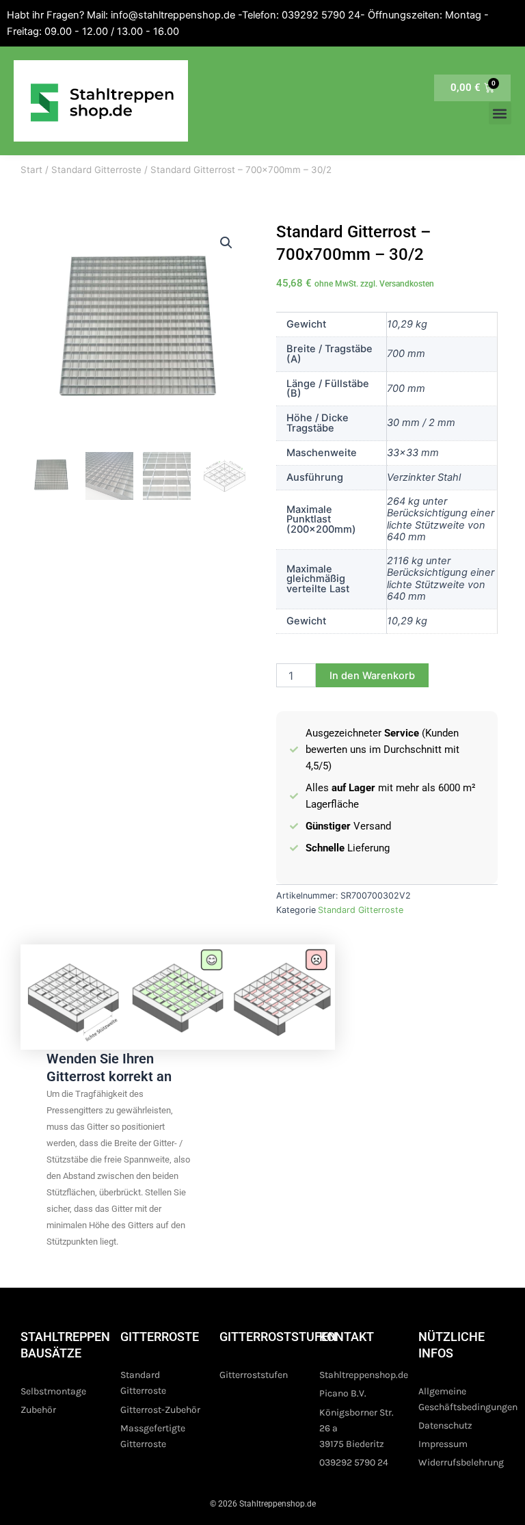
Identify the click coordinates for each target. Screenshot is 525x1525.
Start (31, 169)
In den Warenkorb (372, 675)
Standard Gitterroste (96, 169)
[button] (500, 113)
